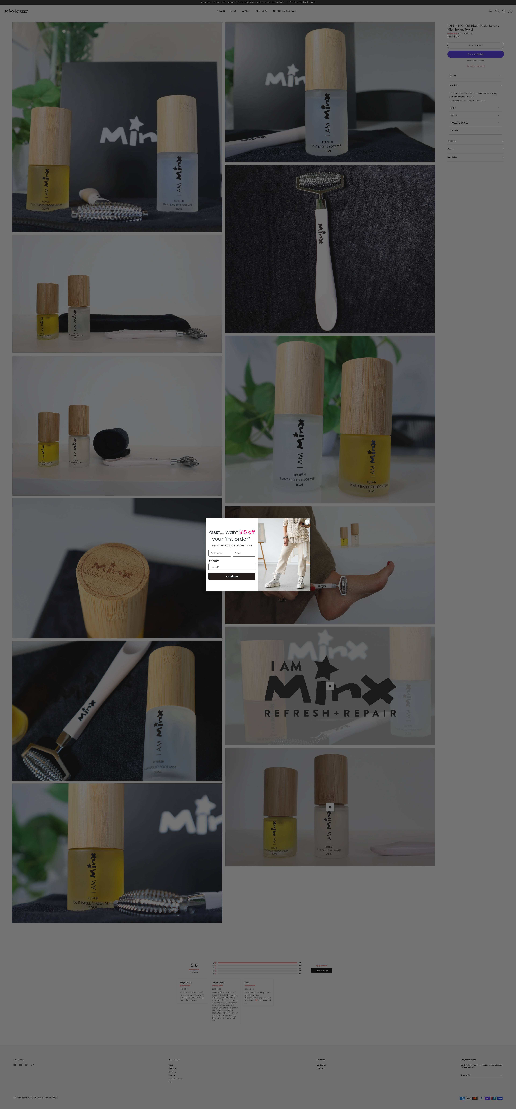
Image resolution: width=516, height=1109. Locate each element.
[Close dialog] (307, 521)
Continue (232, 576)
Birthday (213, 560)
